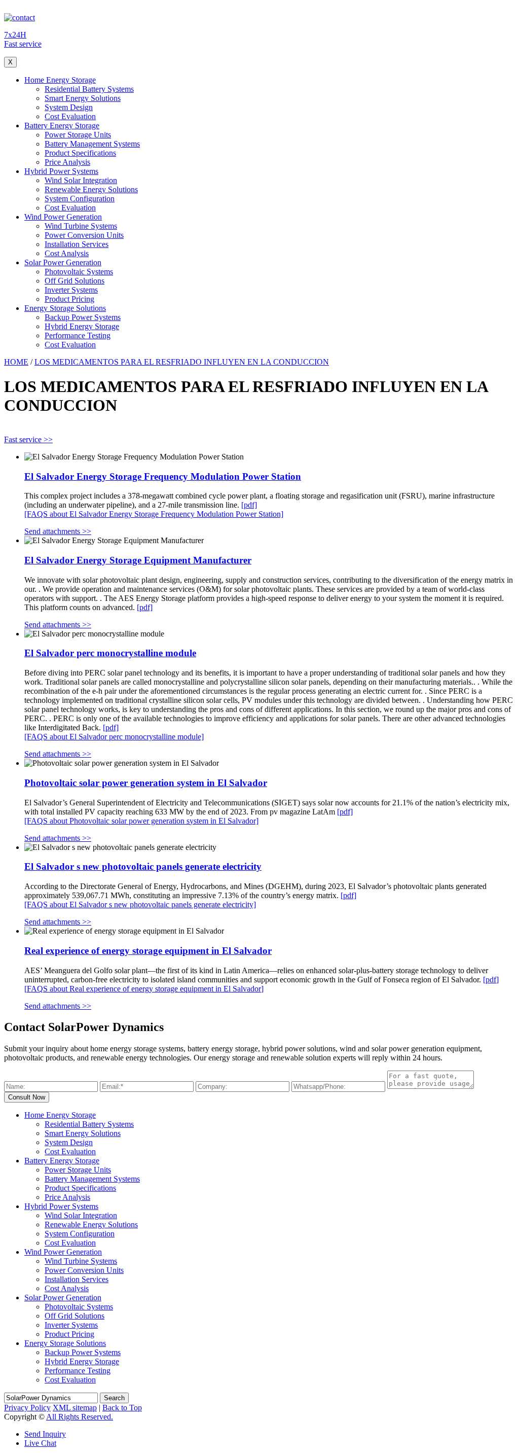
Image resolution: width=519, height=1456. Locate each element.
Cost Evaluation (70, 116)
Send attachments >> (57, 531)
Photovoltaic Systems (79, 271)
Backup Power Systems (83, 317)
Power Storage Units (78, 134)
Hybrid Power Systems (61, 171)
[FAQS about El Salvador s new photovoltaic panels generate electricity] (140, 904)
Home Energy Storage (60, 80)
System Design (69, 107)
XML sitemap (75, 1407)
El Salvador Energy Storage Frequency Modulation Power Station (162, 476)
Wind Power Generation (63, 216)
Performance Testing (77, 335)
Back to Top (122, 1407)
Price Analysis (67, 162)
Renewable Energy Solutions (91, 189)
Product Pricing (69, 299)
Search (114, 1398)
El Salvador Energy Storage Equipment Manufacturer (137, 560)
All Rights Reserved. (79, 1416)
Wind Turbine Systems (81, 226)
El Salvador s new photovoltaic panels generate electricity (143, 866)
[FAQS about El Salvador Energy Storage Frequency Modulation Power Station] (153, 514)
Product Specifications (80, 153)
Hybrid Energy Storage (82, 326)
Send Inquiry (45, 1434)
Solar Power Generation (62, 262)
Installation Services (76, 244)
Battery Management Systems (92, 143)
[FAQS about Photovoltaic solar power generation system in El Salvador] (141, 820)
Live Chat (40, 1443)
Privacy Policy (27, 1407)
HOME (16, 362)
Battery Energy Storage (61, 125)
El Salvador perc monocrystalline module (110, 653)
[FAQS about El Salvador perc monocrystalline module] (114, 736)
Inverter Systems (71, 290)
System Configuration (80, 198)
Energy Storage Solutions (65, 308)
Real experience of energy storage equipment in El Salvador (148, 950)
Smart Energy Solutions (83, 98)
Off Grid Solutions (74, 280)
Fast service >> (28, 439)
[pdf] (249, 505)
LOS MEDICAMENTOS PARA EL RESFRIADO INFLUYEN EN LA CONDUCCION (181, 362)
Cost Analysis (67, 253)
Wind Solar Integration (81, 180)
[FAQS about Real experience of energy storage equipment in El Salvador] (144, 988)
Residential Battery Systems (89, 89)
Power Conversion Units (84, 235)
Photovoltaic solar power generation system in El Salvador (145, 782)
